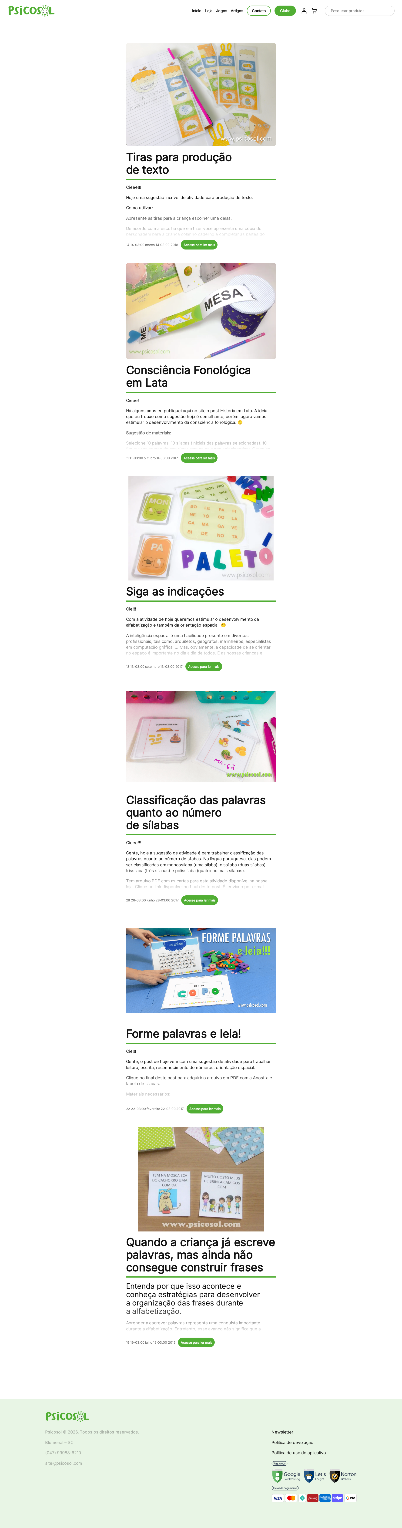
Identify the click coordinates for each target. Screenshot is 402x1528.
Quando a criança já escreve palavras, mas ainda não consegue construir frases (200, 1255)
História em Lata (236, 410)
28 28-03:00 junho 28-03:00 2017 (152, 900)
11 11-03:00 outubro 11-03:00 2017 (152, 458)
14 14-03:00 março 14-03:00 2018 (152, 245)
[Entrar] (304, 11)
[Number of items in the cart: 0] (314, 10)
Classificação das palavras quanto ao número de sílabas (196, 812)
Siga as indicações (175, 591)
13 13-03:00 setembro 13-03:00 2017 (154, 666)
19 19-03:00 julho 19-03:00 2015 (150, 1342)
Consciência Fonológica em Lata (188, 376)
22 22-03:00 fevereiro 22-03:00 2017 (155, 1109)
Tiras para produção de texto (179, 163)
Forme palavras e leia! (183, 1033)
